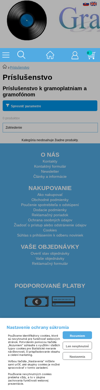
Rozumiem (77, 335)
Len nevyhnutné (77, 346)
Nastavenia (77, 356)
